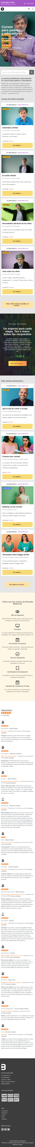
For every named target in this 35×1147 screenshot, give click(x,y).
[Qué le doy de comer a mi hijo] (17, 397)
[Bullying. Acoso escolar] (17, 495)
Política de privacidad (27, 1142)
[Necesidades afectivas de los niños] (17, 212)
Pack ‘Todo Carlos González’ (9, 756)
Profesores (4, 1112)
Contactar (4, 1119)
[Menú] (33, 9)
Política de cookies (18, 1144)
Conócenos (5, 1110)
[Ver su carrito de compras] (29, 9)
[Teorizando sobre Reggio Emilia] (17, 543)
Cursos (3, 1115)
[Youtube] (8, 1129)
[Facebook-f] (5, 1129)
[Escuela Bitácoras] (2, 9)
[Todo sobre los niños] (17, 260)
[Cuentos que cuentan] (17, 445)
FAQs (3, 1117)
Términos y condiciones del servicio (11, 1142)
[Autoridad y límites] (17, 116)
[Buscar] (31, 72)
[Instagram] (2, 1129)
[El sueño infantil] (17, 164)
